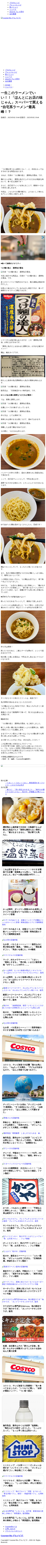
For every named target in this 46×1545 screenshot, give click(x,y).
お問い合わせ (10, 1529)
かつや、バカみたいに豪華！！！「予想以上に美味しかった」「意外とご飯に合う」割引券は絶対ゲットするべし (22, 1210)
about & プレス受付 (16, 12)
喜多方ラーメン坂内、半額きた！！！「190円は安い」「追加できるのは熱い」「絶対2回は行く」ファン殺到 (22, 1273)
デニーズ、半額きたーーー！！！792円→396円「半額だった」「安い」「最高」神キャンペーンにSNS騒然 (22, 1155)
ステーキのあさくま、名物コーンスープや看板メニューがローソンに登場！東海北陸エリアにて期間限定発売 (22, 931)
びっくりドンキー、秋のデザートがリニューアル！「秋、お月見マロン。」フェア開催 (22, 1244)
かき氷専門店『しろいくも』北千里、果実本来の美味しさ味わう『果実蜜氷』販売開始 (22, 1519)
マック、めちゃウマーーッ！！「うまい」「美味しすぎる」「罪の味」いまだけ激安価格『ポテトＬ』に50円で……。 (22, 962)
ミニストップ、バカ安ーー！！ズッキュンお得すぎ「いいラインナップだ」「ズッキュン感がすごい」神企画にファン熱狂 (22, 1467)
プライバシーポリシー (13, 1531)
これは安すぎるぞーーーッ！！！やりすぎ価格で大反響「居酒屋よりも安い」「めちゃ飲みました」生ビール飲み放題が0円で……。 (22, 872)
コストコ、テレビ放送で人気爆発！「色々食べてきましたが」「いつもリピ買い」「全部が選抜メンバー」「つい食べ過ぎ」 (22, 1388)
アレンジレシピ (15, 5)
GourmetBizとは (11, 1526)
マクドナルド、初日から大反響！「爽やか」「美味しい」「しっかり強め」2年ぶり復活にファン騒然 (22, 1483)
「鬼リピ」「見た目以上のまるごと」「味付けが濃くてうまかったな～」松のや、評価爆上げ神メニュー (25, 792)
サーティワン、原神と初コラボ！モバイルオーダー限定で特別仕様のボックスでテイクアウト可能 (22, 1291)
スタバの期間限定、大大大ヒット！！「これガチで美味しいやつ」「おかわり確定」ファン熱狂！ (22, 1170)
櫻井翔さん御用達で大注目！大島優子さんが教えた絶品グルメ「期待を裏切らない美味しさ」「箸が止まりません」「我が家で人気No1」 (22, 831)
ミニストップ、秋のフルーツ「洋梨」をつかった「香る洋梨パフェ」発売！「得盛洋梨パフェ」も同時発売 (22, 1503)
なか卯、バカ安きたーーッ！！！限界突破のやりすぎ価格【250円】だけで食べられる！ (22, 1028)
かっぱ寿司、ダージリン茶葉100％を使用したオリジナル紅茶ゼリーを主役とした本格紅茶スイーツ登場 (22, 911)
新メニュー (13, 7)
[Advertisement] (23, 44)
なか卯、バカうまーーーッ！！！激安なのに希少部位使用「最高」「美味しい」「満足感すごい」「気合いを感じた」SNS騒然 (22, 947)
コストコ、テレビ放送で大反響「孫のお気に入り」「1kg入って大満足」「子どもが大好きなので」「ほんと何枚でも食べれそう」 (23, 1067)
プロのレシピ (14, 3)
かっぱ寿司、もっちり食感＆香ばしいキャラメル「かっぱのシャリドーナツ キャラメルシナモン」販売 (22, 979)
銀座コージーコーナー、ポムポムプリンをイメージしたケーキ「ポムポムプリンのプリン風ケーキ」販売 (22, 997)
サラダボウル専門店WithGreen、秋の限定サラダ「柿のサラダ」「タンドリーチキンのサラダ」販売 (22, 1308)
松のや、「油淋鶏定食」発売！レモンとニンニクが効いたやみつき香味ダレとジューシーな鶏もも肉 (22, 1014)
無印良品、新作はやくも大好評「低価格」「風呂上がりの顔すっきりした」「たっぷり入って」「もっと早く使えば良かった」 (22, 1428)
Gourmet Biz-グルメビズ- (12, 1536)
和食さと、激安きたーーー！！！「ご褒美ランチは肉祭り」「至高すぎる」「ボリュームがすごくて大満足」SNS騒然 (22, 1125)
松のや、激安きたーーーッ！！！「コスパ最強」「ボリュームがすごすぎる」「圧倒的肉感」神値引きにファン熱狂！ (22, 1258)
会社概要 (12, 14)
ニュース (12, 9)
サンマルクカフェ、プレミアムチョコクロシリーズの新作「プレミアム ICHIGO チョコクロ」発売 (22, 1228)
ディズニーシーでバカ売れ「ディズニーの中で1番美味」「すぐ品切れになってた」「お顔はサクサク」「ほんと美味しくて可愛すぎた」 (22, 1108)
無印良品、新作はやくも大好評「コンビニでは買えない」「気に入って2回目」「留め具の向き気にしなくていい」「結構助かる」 (22, 1140)
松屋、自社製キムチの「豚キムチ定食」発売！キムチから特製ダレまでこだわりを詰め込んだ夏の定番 (22, 1348)
